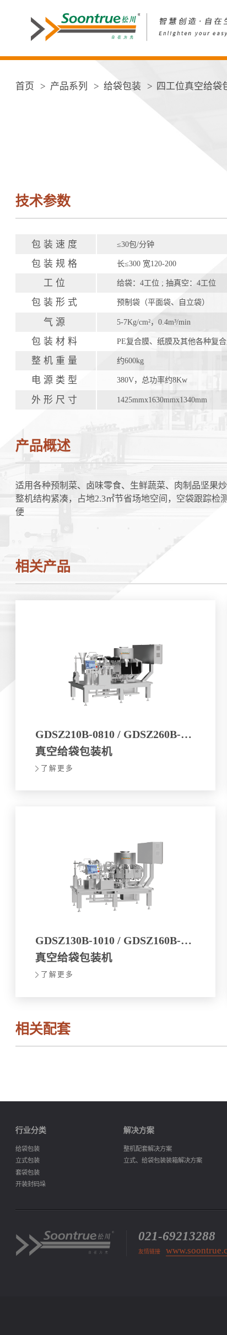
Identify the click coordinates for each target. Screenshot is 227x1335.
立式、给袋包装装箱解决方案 (162, 1160)
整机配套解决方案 (147, 1148)
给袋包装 (122, 86)
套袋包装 (27, 1172)
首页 (24, 86)
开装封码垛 (30, 1184)
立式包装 (27, 1160)
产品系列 (70, 86)
